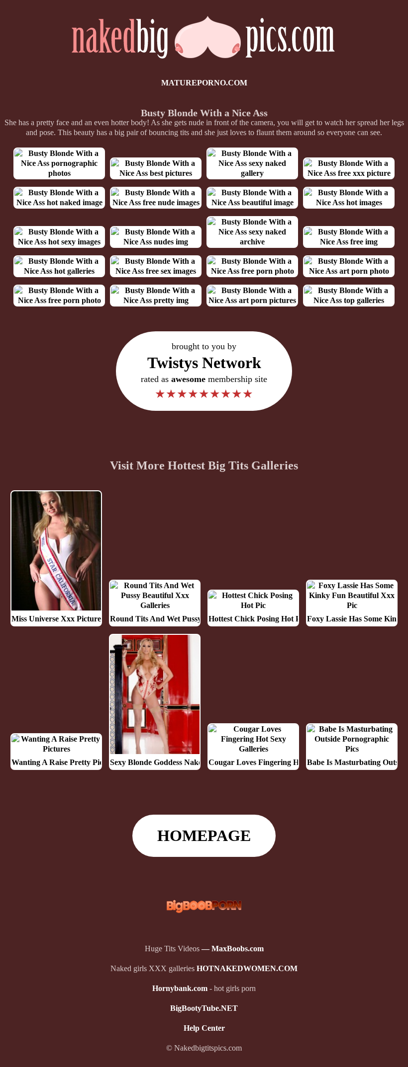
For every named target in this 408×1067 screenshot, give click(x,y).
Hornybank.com (179, 988)
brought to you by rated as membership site (204, 370)
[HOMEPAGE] (204, 63)
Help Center (204, 1028)
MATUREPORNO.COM (204, 82)
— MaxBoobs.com (233, 948)
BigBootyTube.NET (204, 1008)
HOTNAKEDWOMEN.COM (247, 968)
